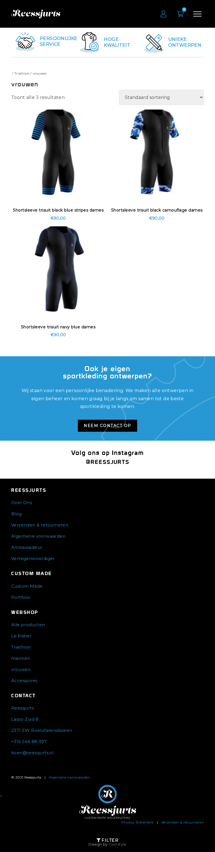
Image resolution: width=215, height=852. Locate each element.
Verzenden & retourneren (39, 525)
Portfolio (21, 597)
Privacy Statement (137, 822)
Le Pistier (21, 636)
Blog (16, 513)
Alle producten (28, 624)
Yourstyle (118, 844)
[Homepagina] (107, 801)
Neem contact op (107, 425)
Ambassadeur (26, 547)
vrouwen (21, 669)
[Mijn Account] (163, 14)
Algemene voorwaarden (38, 536)
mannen (20, 658)
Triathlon (22, 73)
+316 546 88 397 (29, 741)
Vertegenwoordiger (33, 558)
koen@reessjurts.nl (32, 752)
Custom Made (27, 586)
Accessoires (24, 680)
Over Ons (21, 502)
